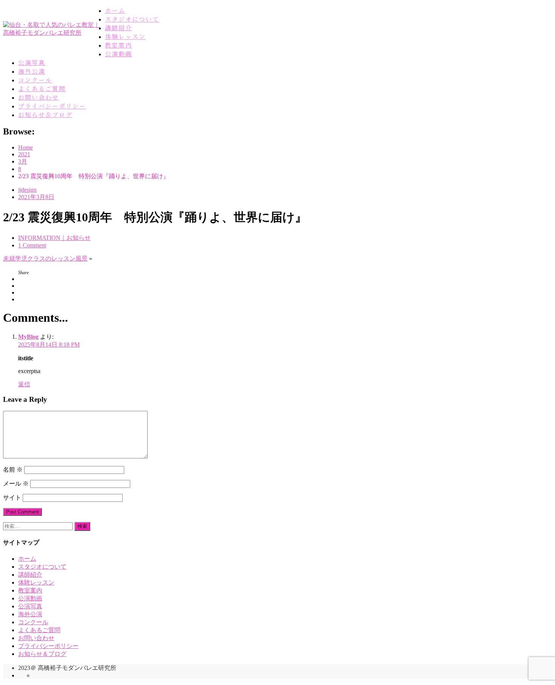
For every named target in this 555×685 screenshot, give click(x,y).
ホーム (115, 10)
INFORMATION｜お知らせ (54, 238)
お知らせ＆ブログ (45, 114)
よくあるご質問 (42, 88)
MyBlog (28, 336)
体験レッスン (125, 36)
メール (16, 483)
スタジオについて (132, 19)
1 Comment (32, 245)
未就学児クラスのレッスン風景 (45, 258)
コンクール (35, 80)
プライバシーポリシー (52, 106)
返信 (24, 384)
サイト (12, 497)
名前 (13, 469)
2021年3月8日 (36, 197)
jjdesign (27, 190)
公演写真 (31, 62)
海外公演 (31, 71)
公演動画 (118, 53)
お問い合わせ (38, 97)
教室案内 (118, 45)
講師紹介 (118, 27)
